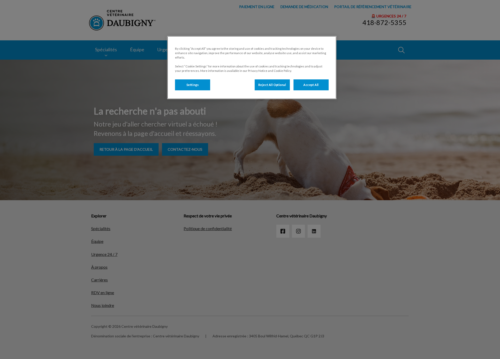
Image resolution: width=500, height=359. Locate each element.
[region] (251, 67)
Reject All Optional (272, 84)
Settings (192, 84)
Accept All (311, 84)
